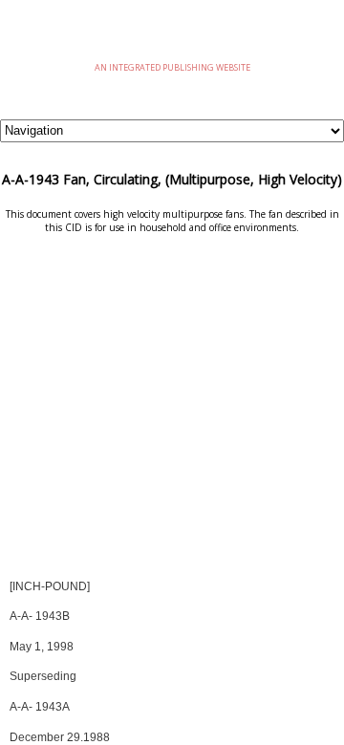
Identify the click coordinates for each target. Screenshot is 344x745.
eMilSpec (172, 37)
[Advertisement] (172, 412)
